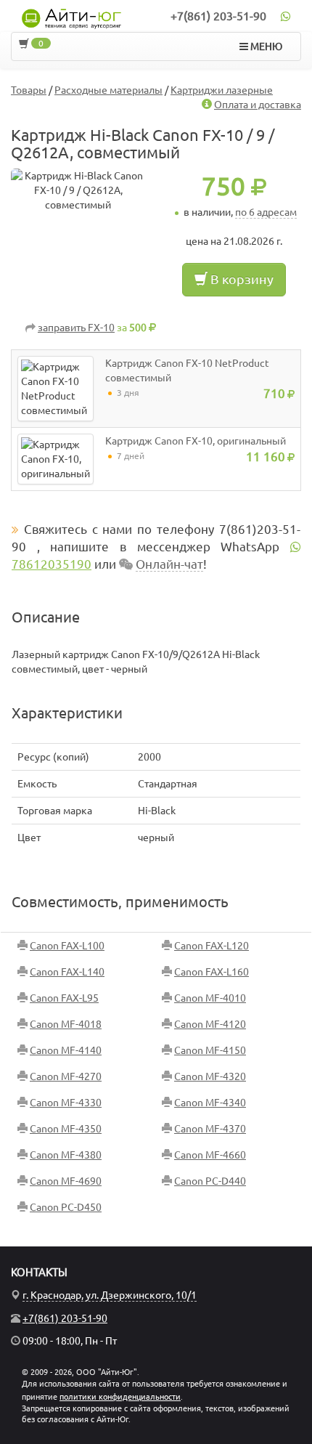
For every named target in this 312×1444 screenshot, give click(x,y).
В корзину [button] (241, 279)
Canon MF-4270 (66, 1076)
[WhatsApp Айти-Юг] (285, 16)
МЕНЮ (265, 46)
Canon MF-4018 (66, 1024)
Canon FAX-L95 (64, 998)
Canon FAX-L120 (211, 946)
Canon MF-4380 (66, 1155)
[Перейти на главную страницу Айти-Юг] (71, 19)
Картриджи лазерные (222, 90)
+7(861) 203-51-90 (218, 16)
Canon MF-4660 (210, 1155)
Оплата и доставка (257, 104)
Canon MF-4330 (66, 1102)
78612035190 (51, 564)
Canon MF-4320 (210, 1076)
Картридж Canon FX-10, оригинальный (195, 441)
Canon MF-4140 (66, 1050)
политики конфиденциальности (120, 1396)
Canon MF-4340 (210, 1102)
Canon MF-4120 (210, 1024)
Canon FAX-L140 (67, 972)
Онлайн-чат (169, 564)
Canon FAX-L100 (67, 946)
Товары (28, 90)
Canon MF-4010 (210, 998)
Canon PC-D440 (210, 1181)
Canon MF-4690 (66, 1181)
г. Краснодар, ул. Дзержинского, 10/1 (109, 1295)
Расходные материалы (108, 90)
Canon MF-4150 (210, 1050)
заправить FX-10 (76, 327)
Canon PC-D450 (66, 1207)
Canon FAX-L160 (211, 972)
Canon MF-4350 (66, 1129)
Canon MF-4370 (210, 1129)
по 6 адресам (266, 212)
